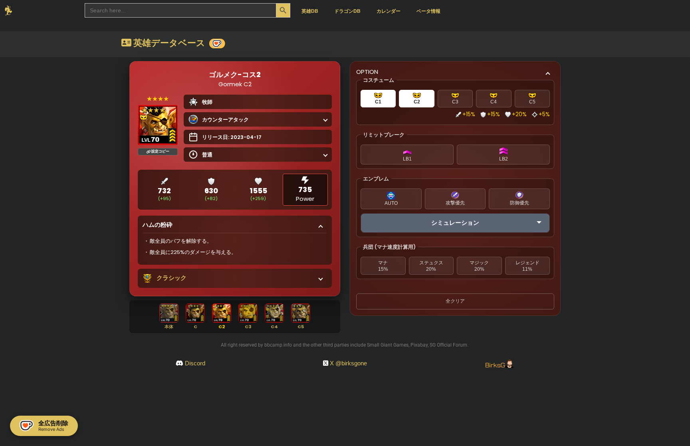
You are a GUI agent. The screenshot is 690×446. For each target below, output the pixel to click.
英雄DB (309, 11)
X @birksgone (348, 363)
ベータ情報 (428, 11)
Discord (195, 363)
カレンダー (389, 11)
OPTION (367, 71)
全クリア (455, 301)
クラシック (171, 278)
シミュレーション (455, 222)
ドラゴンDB (347, 11)
